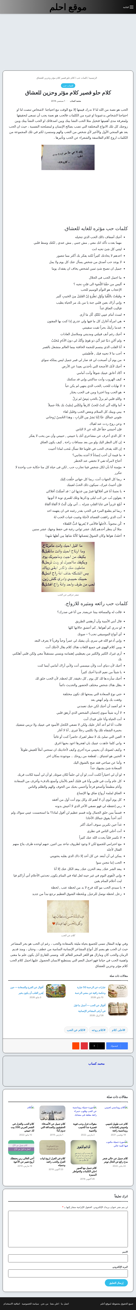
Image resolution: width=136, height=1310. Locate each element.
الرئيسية (93, 77)
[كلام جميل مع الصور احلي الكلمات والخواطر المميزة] (84, 1152)
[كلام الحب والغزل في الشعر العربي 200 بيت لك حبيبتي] (21, 1113)
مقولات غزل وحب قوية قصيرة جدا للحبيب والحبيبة (85, 1127)
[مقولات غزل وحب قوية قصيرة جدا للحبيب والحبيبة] (84, 1113)
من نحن (44, 1303)
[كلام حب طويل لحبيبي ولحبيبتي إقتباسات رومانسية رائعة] (115, 1113)
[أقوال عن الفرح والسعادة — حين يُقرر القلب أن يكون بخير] (56, 991)
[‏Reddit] (75, 1045)
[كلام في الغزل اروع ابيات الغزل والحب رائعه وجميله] (52, 1147)
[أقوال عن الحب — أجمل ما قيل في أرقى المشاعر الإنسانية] (118, 1009)
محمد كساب (75, 101)
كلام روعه (98, 1030)
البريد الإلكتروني (120, 1266)
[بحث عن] (118, 8)
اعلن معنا (54, 1303)
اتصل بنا (65, 1303)
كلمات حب (81, 77)
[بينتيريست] (84, 1045)
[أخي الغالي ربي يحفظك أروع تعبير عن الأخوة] (21, 1147)
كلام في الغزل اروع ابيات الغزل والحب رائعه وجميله (52, 1162)
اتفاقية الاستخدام (12, 1303)
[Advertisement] (106, 42)
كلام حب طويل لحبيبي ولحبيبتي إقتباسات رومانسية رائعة (117, 1127)
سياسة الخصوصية (30, 1303)
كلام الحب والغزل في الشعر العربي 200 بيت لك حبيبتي (22, 1127)
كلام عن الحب (75, 1030)
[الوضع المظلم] (112, 8)
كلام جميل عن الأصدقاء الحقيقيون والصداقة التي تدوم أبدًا (53, 1127)
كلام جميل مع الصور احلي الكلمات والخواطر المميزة (85, 1171)
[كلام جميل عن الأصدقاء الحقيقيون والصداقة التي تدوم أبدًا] (52, 1113)
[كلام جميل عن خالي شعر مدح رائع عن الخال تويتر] (115, 1147)
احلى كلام (117, 1030)
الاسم (125, 1251)
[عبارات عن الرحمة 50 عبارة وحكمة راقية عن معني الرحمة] (118, 991)
